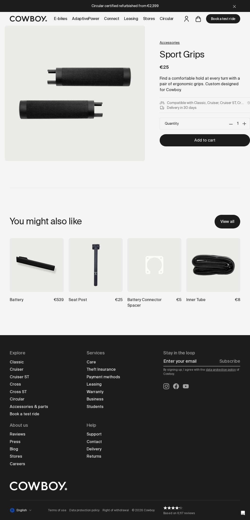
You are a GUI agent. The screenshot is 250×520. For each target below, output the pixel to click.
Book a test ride (223, 19)
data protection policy (221, 370)
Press (15, 441)
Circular (17, 399)
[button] (243, 513)
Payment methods (103, 376)
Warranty (95, 391)
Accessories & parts (29, 406)
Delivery (94, 449)
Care (91, 362)
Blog (14, 449)
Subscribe (229, 361)
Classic (17, 362)
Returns (94, 456)
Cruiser (16, 369)
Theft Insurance (101, 369)
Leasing (94, 384)
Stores (16, 456)
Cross (15, 384)
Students (95, 406)
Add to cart (204, 140)
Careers (17, 463)
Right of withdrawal (116, 510)
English (22, 510)
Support (94, 434)
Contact (94, 441)
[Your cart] (198, 19)
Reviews (17, 434)
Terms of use (57, 510)
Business (95, 399)
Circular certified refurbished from (125, 6)
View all (227, 221)
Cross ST (18, 391)
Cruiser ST (19, 376)
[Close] (234, 6)
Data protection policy (84, 510)
